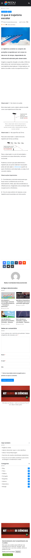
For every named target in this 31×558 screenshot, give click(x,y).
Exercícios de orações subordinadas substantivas (15, 455)
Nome (3, 354)
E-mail (3, 361)
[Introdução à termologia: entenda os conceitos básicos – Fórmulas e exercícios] (8, 295)
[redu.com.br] (10, 3)
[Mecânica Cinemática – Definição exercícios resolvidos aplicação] (23, 295)
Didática (4, 473)
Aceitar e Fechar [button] (7, 554)
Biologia (4, 486)
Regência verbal (6, 447)
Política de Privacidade (8, 551)
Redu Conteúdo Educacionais (15, 283)
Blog (3, 468)
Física (7, 8)
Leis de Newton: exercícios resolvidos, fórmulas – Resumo (7, 320)
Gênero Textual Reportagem (9, 452)
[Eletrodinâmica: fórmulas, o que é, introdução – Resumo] (23, 314)
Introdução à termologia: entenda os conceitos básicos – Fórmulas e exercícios (7, 303)
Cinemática (4, 11)
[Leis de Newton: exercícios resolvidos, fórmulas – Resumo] (8, 314)
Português (5, 476)
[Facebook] (4, 262)
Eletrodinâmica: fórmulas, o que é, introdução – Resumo (22, 320)
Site (2, 367)
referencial (17, 167)
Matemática (5, 484)
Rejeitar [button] (18, 551)
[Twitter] (8, 262)
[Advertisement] (15, 87)
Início (3, 8)
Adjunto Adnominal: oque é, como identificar (14, 450)
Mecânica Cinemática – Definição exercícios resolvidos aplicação (23, 301)
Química (4, 481)
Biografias (5, 478)
